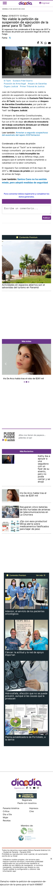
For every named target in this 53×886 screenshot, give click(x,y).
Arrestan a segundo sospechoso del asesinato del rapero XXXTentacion (25, 133)
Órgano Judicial (11, 86)
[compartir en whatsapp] (45, 43)
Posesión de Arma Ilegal (15, 83)
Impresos (33, 808)
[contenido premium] (26, 795)
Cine (31, 811)
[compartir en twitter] (42, 43)
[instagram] (38, 788)
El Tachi (7, 80)
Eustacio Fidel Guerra (22, 80)
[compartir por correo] (49, 43)
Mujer (5, 817)
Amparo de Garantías (37, 83)
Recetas (7, 820)
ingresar (46, 3)
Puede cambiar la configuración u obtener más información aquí (21, 870)
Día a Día (7, 814)
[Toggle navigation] (4, 3)
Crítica (6, 811)
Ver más (39, 575)
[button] (5, 364)
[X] (30, 788)
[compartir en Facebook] (38, 43)
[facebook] (27, 788)
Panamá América (11, 808)
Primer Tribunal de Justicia (32, 86)
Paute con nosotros (27, 803)
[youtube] (34, 788)
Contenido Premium (28, 237)
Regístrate (27, 800)
